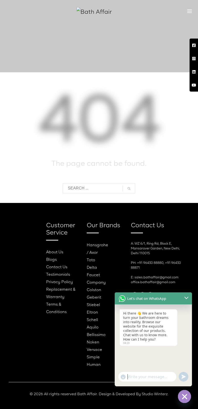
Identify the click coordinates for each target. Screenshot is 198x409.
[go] (129, 188)
